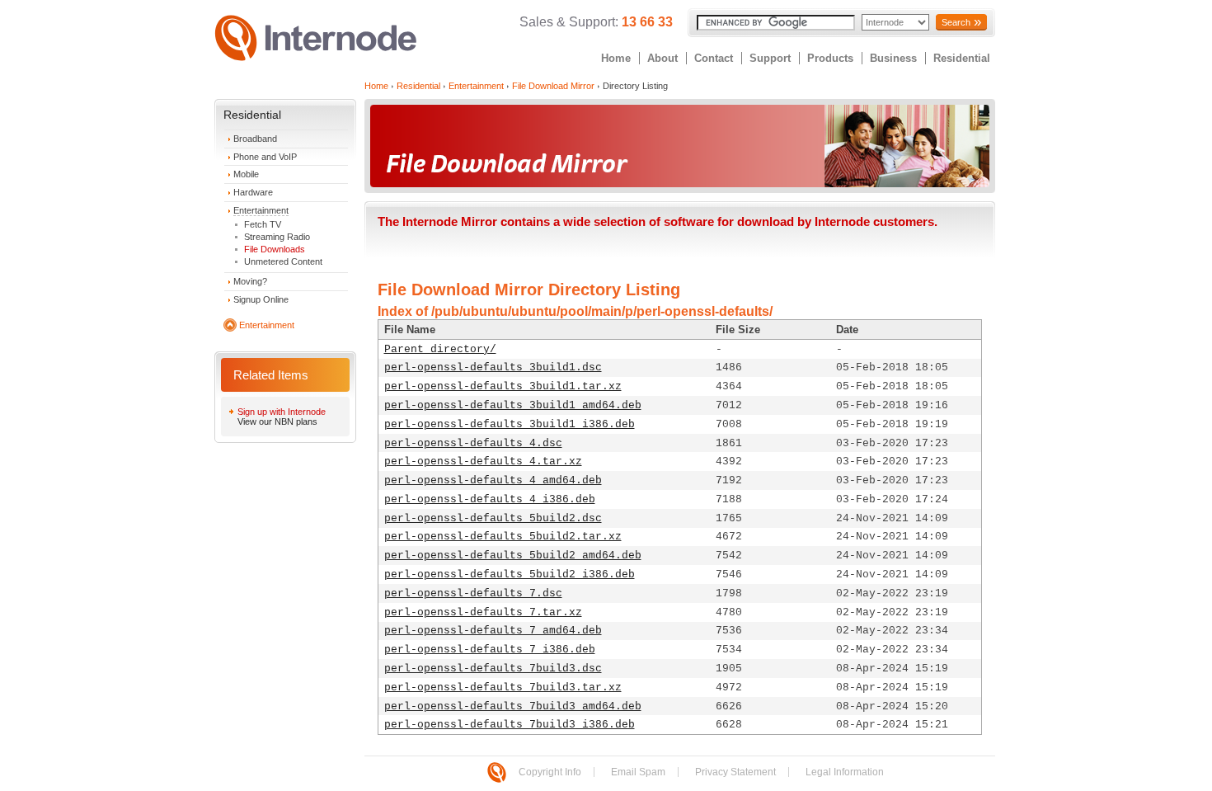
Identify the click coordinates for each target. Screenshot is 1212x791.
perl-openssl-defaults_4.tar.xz (483, 461)
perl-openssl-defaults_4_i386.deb (489, 499)
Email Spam (638, 772)
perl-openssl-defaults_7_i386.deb (489, 649)
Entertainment (261, 210)
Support (770, 58)
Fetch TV (262, 224)
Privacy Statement (735, 772)
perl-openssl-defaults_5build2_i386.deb (509, 574)
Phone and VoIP (265, 157)
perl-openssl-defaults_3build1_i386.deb (509, 424)
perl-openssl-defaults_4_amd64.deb (493, 480)
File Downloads (274, 249)
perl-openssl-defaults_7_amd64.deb (493, 630)
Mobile (246, 174)
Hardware (253, 192)
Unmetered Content (283, 261)
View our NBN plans (277, 421)
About (662, 58)
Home (616, 58)
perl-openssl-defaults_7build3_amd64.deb (512, 706)
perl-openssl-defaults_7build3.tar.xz (503, 687)
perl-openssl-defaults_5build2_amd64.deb (512, 555)
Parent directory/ (440, 349)
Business (893, 58)
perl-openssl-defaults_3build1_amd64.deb (512, 405)
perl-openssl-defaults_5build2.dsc (493, 518)
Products (830, 58)
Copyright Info (550, 772)
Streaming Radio (277, 237)
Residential (961, 58)
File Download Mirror (553, 86)
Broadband (255, 139)
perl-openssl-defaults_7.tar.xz (483, 612)
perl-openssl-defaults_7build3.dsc (493, 668)
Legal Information (845, 772)
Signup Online (261, 299)
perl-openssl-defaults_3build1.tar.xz (503, 386)
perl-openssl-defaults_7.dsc (473, 593)
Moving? (250, 281)
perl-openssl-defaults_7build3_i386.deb (509, 724)
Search (956, 22)
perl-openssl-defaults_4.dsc (473, 443)
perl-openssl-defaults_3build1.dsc (493, 367)
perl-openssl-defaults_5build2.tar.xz (503, 536)
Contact (713, 58)
